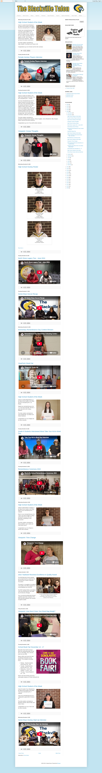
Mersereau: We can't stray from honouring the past (77, 45)
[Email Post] (21, 50)
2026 (68, 104)
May (69, 159)
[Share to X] (26, 50)
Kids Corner (26, 15)
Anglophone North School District (73, 93)
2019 (68, 170)
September (70, 155)
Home (39, 753)
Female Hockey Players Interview (30, 57)
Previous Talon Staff (70, 88)
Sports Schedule (65, 15)
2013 (68, 180)
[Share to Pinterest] (29, 50)
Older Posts (58, 753)
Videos (80, 15)
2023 (68, 109)
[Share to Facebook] (28, 50)
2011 (68, 184)
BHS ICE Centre (69, 96)
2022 (68, 111)
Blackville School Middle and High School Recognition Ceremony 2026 (77, 65)
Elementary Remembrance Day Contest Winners (35, 330)
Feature (19, 15)
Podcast (43, 15)
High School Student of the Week (30, 22)
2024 (68, 107)
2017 (68, 173)
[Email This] (24, 50)
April (69, 161)
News (32, 15)
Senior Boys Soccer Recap (28, 294)
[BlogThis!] (25, 50)
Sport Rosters (51, 15)
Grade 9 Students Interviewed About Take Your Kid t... (74, 135)
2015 (68, 177)
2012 (68, 182)
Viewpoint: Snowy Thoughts (28, 131)
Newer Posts (21, 753)
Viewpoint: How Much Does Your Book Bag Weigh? (36, 611)
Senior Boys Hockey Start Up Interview (32, 720)
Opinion (37, 15)
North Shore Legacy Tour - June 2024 (31, 258)
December (70, 113)
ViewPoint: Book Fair (25, 363)
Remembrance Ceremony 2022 (29, 469)
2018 (68, 172)
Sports (57, 15)
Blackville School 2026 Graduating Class (77, 54)
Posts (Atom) (26, 755)
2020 (68, 168)
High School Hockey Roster (28, 167)
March (69, 163)
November (70, 114)
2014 (68, 179)
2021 (68, 166)
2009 (68, 187)
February (69, 164)
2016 (68, 175)
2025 (68, 106)
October (69, 154)
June (69, 157)
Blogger (58, 763)
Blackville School (69, 95)
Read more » (20, 248)
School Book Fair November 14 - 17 (31, 647)
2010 (68, 186)
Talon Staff (74, 15)
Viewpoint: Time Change (27, 538)
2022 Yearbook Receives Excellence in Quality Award (37, 575)
